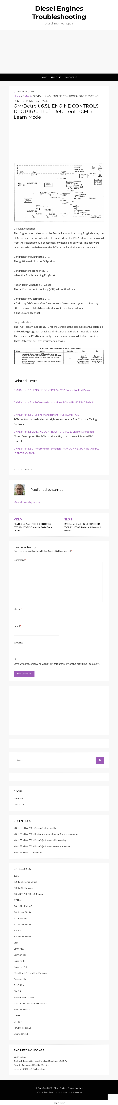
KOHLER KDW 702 (23, 1009)
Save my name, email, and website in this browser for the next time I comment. (57, 663)
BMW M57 (19, 948)
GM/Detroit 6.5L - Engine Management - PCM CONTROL (46, 414)
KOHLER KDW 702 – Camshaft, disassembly (35, 828)
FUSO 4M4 (19, 985)
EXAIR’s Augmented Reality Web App (31, 1065)
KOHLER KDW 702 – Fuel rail (28, 852)
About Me (56, 77)
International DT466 (24, 997)
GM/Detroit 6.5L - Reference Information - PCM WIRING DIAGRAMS (53, 402)
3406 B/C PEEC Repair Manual (28, 894)
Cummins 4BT (20, 961)
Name (18, 609)
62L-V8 (17, 930)
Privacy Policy (59, 1103)
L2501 (17, 1015)
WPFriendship (56, 1092)
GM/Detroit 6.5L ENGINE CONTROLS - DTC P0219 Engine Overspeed (54, 431)
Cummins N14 (20, 967)
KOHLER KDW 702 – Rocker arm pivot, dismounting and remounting (46, 834)
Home (44, 77)
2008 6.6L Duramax (23, 888)
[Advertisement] (59, 52)
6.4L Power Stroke (22, 912)
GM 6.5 (27, 96)
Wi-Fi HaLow (20, 1057)
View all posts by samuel (27, 502)
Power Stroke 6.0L (22, 1027)
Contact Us (71, 77)
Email (17, 626)
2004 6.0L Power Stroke (25, 882)
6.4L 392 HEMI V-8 (23, 906)
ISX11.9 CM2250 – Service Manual (30, 1003)
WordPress (77, 1092)
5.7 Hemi (18, 900)
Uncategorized (21, 1033)
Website (18, 642)
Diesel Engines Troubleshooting (68, 1088)
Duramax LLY (20, 979)
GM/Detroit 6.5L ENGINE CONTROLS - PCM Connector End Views (52, 390)
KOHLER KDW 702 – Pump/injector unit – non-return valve (42, 846)
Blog (16, 942)
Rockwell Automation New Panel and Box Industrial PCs (40, 1061)
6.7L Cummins (20, 918)
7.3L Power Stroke (22, 936)
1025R (17, 875)
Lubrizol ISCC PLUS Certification (29, 1069)
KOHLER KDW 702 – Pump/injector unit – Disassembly (40, 840)
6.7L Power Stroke (22, 924)
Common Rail (20, 954)
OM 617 (18, 1021)
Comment (20, 559)
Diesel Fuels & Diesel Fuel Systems (30, 973)
